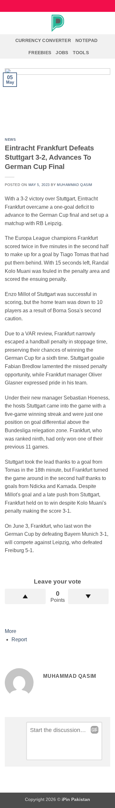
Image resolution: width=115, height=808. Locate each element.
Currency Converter (43, 40)
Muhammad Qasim (74, 185)
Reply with (94, 730)
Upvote (25, 596)
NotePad (86, 40)
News (10, 139)
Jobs (62, 52)
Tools (81, 52)
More (10, 631)
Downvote (88, 596)
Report (19, 639)
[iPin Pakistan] (57, 23)
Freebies (39, 52)
